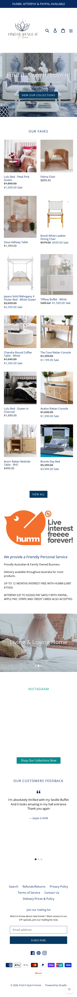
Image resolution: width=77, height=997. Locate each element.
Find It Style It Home (30, 985)
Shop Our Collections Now (38, 760)
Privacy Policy (59, 887)
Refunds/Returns (34, 887)
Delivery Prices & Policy (38, 899)
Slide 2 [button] (38, 666)
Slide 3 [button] (41, 666)
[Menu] (71, 30)
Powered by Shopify (56, 985)
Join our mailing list (38, 909)
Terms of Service (29, 893)
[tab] (36, 666)
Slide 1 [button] (36, 666)
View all (38, 494)
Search (13, 887)
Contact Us (51, 893)
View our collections (38, 95)
